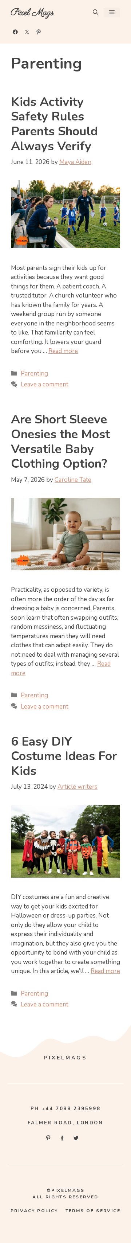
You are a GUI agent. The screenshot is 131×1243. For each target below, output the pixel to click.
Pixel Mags (32, 13)
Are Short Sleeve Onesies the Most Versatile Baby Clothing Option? (60, 441)
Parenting (34, 373)
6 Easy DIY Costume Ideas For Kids (64, 756)
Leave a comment (44, 384)
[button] (95, 12)
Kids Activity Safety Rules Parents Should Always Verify (54, 124)
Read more (63, 351)
